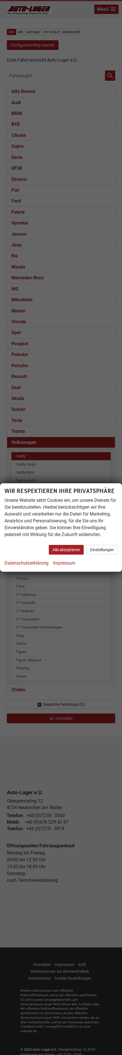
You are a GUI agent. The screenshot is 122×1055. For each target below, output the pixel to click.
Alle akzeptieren (66, 549)
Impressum (64, 563)
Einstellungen (102, 549)
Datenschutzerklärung (27, 563)
